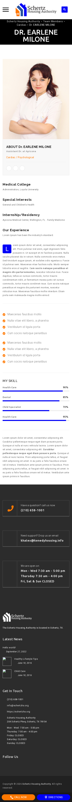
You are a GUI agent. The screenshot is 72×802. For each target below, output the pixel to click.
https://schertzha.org (18, 711)
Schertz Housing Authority (36, 784)
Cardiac (10, 157)
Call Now (20, 797)
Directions (55, 797)
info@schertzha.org (18, 705)
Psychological (26, 157)
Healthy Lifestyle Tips (26, 659)
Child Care (19, 671)
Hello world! (9, 647)
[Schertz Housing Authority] (36, 9)
